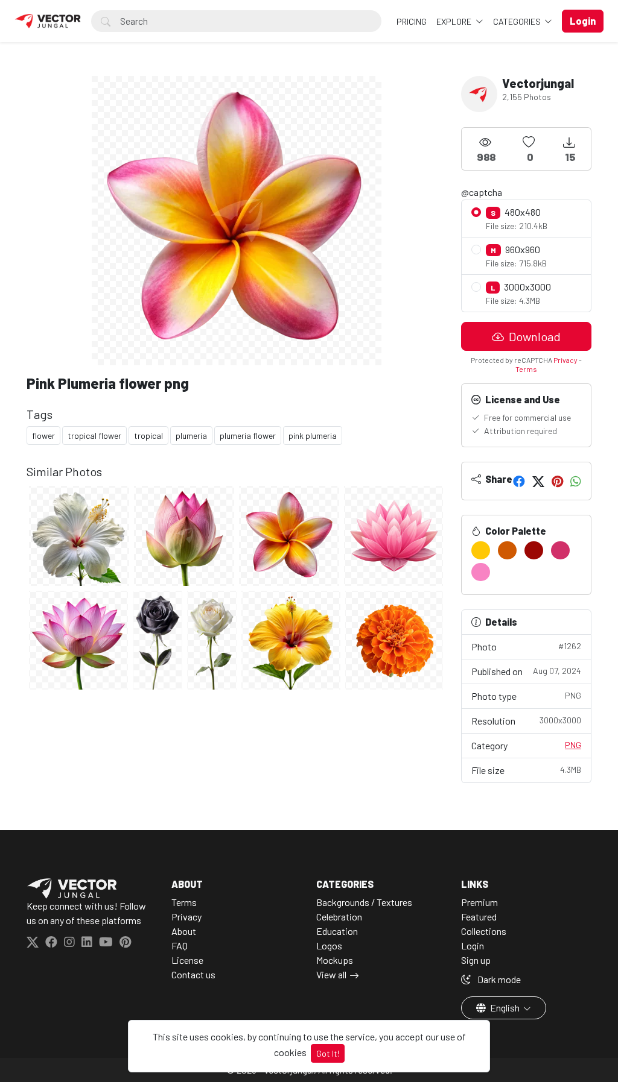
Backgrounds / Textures (364, 902)
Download (533, 336)
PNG (573, 745)
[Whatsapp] (575, 481)
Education (337, 931)
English (504, 1007)
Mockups (334, 960)
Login (472, 945)
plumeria (191, 435)
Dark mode (498, 979)
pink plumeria (312, 435)
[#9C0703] (533, 550)
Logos (329, 945)
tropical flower (94, 435)
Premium (479, 902)
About (183, 931)
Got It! (327, 1053)
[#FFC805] (480, 550)
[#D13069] (560, 550)
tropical (148, 435)
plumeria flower (248, 435)
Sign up (476, 960)
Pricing (412, 21)
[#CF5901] (507, 550)
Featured (479, 916)
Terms (526, 369)
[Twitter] (538, 481)
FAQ (179, 945)
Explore (454, 21)
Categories (518, 21)
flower (43, 435)
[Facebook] (519, 481)
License (187, 960)
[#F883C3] (480, 572)
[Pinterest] (557, 481)
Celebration (339, 916)
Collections (483, 931)
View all (331, 974)
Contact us (193, 974)
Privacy (565, 360)
